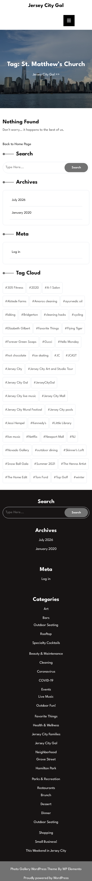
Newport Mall (55, 436)
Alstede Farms (16, 301)
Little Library (62, 423)
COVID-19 (46, 680)
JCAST (72, 355)
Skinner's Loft (75, 450)
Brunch (46, 795)
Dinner (46, 813)
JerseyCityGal (45, 382)
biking (11, 314)
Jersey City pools (61, 409)
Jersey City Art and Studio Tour (51, 369)
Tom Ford (41, 477)
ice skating (41, 355)
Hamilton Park (46, 768)
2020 (35, 287)
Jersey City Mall (54, 396)
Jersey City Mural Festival (24, 409)
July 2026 (18, 199)
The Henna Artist (74, 463)
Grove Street (46, 759)
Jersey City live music (21, 396)
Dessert (46, 804)
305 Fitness (15, 287)
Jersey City (14, 369)
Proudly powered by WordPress (46, 878)
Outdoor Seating (46, 625)
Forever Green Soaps (21, 341)
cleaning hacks (56, 314)
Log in (16, 251)
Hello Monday (69, 341)
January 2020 (21, 212)
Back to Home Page (17, 144)
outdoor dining (47, 450)
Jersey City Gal (46, 5)
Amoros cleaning (45, 301)
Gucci (48, 341)
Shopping (46, 833)
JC (58, 355)
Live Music (46, 697)
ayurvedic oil (73, 301)
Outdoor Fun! (46, 705)
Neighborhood (46, 752)
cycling (78, 314)
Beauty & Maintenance (46, 654)
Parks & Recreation (46, 779)
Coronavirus (46, 671)
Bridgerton (30, 314)
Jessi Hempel (16, 423)
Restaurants (46, 788)
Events (46, 689)
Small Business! (46, 842)
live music (13, 436)
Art (46, 609)
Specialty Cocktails (46, 643)
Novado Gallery (18, 450)
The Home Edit (17, 477)
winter (80, 477)
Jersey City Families (46, 734)
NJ (73, 436)
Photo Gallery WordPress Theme (34, 869)
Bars (46, 618)
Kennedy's (39, 423)
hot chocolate (16, 355)
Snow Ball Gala (17, 463)
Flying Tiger (74, 328)
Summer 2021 (45, 463)
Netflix (33, 436)
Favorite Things (48, 328)
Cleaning (46, 663)
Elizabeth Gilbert (18, 328)
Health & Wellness (46, 725)
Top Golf (62, 477)
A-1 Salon (53, 287)
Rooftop (46, 634)
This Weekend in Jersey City (46, 851)
